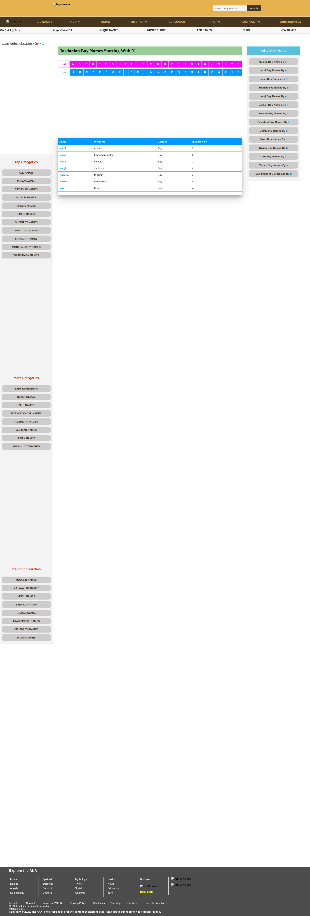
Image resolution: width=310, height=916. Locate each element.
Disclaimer (99, 903)
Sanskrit (47, 888)
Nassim (64, 174)
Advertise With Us (53, 903)
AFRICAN (213, 21)
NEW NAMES (288, 30)
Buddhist (48, 883)
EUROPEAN (176, 21)
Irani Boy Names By (273, 70)
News (111, 883)
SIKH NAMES (26, 405)
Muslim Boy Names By (273, 61)
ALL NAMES (44, 21)
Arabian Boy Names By (273, 87)
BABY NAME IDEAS (26, 388)
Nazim (63, 181)
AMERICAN (139, 21)
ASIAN (105, 21)
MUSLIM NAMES (26, 197)
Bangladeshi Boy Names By (273, 173)
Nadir (63, 161)
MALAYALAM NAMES (26, 588)
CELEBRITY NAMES (26, 629)
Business (145, 879)
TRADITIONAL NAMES (26, 621)
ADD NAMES (204, 30)
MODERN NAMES (26, 579)
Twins (78, 883)
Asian (14, 43)
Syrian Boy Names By (273, 147)
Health (111, 879)
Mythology (81, 879)
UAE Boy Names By (273, 156)
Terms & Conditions (155, 903)
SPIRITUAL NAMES (26, 230)
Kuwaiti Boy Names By (273, 113)
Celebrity (80, 892)
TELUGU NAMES (26, 612)
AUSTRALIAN (250, 21)
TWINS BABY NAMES (26, 255)
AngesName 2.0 (291, 21)
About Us (14, 903)
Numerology (17, 892)
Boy (37, 43)
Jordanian (26, 43)
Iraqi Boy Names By (273, 96)
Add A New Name (273, 50)
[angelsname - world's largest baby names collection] (61, 4)
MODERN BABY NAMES (26, 247)
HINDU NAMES (26, 214)
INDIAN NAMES (26, 181)
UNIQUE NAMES (108, 30)
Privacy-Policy (78, 903)
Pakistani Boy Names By (273, 121)
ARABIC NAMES (26, 205)
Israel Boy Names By (273, 78)
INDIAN (75, 21)
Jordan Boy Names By (273, 104)
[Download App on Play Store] (149, 885)
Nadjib (63, 168)
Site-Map (115, 903)
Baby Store (147, 891)
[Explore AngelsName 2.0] (181, 878)
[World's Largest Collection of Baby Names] (181, 884)
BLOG (246, 30)
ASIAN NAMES (26, 438)
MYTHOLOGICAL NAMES (26, 413)
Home (5, 43)
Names (14, 883)
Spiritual (47, 879)
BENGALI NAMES (26, 604)
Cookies (132, 903)
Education (113, 888)
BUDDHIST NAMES (26, 222)
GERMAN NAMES (26, 429)
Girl (64, 63)
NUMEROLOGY (156, 30)
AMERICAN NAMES (26, 421)
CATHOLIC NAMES (26, 189)
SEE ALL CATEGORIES (26, 446)
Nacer (63, 154)
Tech (110, 892)
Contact (30, 903)
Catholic (47, 892)
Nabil (63, 148)
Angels (14, 888)
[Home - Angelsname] (14, 22)
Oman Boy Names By (274, 130)
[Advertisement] (26, 100)
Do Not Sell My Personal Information (29, 906)
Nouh (63, 188)
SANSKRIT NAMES (26, 238)
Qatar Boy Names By (273, 139)
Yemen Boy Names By (273, 165)
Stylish (79, 888)
